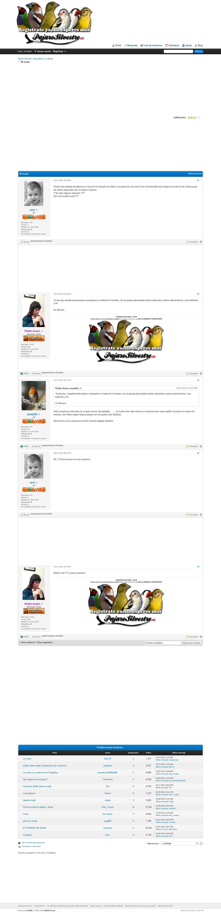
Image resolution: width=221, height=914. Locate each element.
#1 (198, 180)
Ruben (108, 793)
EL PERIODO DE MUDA (34, 828)
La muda (27, 758)
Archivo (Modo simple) (113, 906)
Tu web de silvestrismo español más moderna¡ (67, 906)
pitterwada (173, 829)
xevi (32, 210)
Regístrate (58, 51)
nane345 (172, 808)
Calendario (173, 45)
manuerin (107, 828)
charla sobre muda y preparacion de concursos (45, 765)
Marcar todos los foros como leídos (140, 906)
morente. (172, 822)
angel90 (107, 821)
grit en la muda (30, 821)
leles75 (107, 758)
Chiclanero (108, 779)
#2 (198, 294)
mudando (27, 835)
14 (133, 807)
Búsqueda (132, 45)
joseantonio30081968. (107, 772)
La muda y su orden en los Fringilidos (40, 772)
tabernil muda (29, 800)
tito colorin (107, 814)
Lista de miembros (153, 45)
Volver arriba (95, 906)
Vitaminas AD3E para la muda (37, 786)
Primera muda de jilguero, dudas (38, 807)
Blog (200, 45)
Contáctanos (39, 906)
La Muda (49, 59)
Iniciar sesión (44, 51)
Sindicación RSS (165, 906)
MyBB (30, 910)
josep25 (32, 414)
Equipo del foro (25, 906)
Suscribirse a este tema (31, 846)
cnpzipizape (173, 760)
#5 (198, 567)
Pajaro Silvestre (25, 59)
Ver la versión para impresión (33, 843)
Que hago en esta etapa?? (35, 779)
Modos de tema (194, 174)
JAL (108, 786)
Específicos (38, 59)
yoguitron (107, 765)
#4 (198, 453)
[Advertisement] (110, 89)
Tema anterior (28, 642)
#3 (198, 380)
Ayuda (188, 45)
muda (25, 814)
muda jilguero (29, 793)
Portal (118, 45)
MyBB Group (49, 910)
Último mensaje (162, 760)
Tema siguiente (44, 642)
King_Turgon (174, 774)
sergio (107, 800)
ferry (107, 835)
